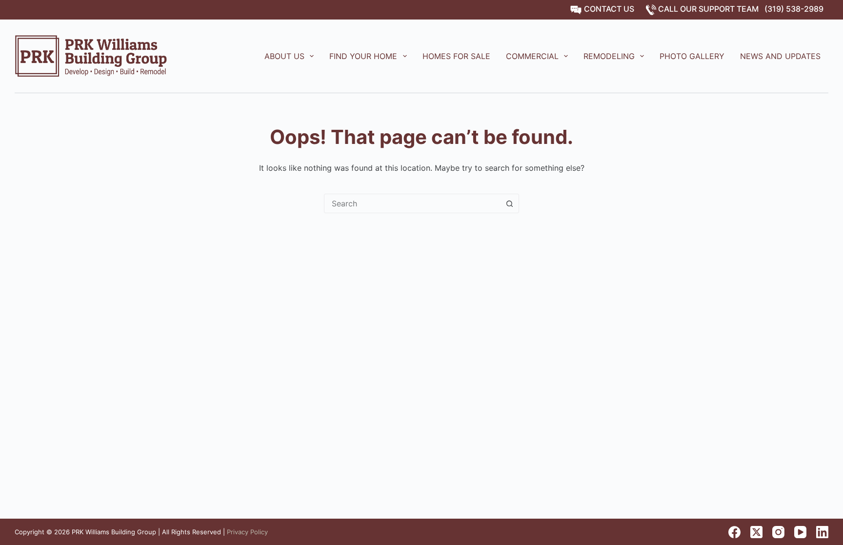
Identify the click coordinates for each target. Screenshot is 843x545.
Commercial (532, 56)
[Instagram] (778, 532)
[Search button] (509, 203)
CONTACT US (608, 9)
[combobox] (412, 203)
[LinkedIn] (822, 532)
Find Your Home (363, 56)
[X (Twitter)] (756, 532)
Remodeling (609, 56)
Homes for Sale (456, 56)
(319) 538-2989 (793, 9)
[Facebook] (734, 532)
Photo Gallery (692, 56)
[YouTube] (800, 532)
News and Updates (780, 56)
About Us (284, 56)
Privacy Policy (247, 532)
